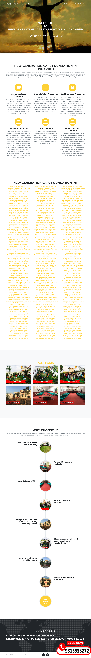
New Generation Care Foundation (19, 3)
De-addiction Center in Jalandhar (72, 236)
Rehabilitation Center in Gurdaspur (45, 232)
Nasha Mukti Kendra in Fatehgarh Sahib (18, 188)
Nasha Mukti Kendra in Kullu (45, 219)
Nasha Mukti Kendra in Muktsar (18, 198)
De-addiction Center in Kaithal (72, 277)
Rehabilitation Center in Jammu (45, 323)
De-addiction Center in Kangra (72, 308)
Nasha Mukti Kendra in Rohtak (45, 203)
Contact (81, 3)
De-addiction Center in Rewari (72, 291)
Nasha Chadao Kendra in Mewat (18, 284)
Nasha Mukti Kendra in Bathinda (18, 203)
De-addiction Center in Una (72, 321)
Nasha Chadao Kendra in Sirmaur (18, 318)
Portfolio (72, 3)
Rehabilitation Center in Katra (45, 332)
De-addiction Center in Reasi (72, 328)
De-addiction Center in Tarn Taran (72, 258)
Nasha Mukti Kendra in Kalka (45, 188)
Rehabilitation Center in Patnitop (45, 333)
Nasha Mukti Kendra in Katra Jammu (72, 215)
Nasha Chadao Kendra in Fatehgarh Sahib (18, 229)
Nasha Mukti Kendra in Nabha (18, 190)
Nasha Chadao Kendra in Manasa (18, 241)
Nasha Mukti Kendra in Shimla (72, 208)
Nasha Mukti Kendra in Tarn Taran (18, 202)
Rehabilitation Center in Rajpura (45, 338)
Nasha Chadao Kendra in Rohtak (18, 292)
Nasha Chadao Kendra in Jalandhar (19, 236)
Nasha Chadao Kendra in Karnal (18, 279)
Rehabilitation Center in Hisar (45, 272)
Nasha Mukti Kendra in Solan (45, 215)
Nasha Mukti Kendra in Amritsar (18, 214)
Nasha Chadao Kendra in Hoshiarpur (18, 234)
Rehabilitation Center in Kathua (45, 325)
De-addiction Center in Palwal (72, 285)
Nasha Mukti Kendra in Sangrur (18, 207)
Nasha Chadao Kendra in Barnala (18, 224)
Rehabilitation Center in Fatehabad (46, 268)
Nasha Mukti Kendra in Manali (72, 214)
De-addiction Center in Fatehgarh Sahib (72, 229)
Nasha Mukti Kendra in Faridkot (18, 191)
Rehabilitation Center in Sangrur (45, 253)
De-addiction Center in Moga (72, 243)
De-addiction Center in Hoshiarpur (72, 234)
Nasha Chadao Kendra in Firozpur (18, 231)
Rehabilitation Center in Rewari (45, 291)
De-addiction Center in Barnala (72, 224)
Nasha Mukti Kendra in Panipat (72, 196)
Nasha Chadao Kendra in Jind (18, 275)
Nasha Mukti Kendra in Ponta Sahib (72, 200)
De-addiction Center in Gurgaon (72, 270)
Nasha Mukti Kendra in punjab (18, 186)
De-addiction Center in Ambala (72, 261)
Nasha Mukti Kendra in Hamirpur (45, 210)
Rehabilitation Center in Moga (45, 243)
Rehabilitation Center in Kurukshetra (45, 280)
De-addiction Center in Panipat (72, 289)
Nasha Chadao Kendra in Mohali (18, 337)
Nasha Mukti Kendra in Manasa (19, 195)
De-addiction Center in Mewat (72, 284)
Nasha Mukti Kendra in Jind (45, 196)
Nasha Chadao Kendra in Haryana (18, 260)
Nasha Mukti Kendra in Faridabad (45, 195)
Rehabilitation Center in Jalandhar (45, 236)
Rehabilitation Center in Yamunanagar (45, 297)
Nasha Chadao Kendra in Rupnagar (18, 248)
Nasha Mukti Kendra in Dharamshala (72, 210)
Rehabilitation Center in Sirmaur (45, 318)
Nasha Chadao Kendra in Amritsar (18, 222)
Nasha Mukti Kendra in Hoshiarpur (19, 205)
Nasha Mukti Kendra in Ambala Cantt (45, 186)
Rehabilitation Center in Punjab (45, 220)
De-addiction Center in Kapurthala (72, 237)
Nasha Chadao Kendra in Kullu (18, 311)
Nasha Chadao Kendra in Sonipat (18, 296)
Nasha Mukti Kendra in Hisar (72, 195)
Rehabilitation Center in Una (45, 321)
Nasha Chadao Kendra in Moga (18, 243)
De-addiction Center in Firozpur (73, 231)
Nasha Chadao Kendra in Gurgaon (18, 270)
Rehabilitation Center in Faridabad (45, 267)
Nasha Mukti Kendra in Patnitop (72, 219)
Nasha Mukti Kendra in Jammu (72, 190)
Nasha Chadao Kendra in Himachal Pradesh (18, 301)
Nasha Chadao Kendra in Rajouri (18, 326)
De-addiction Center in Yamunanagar (72, 297)
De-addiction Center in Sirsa (73, 294)
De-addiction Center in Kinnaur (72, 309)
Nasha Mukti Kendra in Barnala (19, 219)
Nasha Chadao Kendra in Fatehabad (18, 268)
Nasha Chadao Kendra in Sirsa (18, 294)
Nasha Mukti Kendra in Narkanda (45, 207)
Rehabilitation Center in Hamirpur (45, 306)
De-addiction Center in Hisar (72, 272)
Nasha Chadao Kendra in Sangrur (18, 253)
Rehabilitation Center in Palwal (45, 285)
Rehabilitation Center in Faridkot (45, 227)
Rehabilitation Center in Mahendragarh (45, 282)
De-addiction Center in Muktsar (73, 244)
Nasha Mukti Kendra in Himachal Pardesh (73, 188)
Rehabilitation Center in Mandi (45, 314)
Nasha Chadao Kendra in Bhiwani (18, 263)
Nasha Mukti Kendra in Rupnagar (18, 193)
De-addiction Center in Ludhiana (72, 239)
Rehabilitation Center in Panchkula (45, 287)
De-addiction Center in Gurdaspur (72, 232)
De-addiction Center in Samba (72, 330)
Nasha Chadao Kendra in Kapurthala (18, 237)
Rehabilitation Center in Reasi (45, 328)
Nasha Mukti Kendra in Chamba (72, 193)
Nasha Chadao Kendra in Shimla (18, 316)
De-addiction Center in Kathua (72, 325)
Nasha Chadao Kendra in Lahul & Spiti (18, 313)
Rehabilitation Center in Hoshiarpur (45, 234)
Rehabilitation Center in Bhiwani (45, 263)
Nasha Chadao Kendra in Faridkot (18, 227)
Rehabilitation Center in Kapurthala (45, 237)
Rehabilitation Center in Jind (45, 275)
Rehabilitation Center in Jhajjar (45, 273)
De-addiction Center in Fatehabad (72, 268)
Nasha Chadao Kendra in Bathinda (18, 225)
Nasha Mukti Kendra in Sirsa (45, 200)
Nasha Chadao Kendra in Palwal (18, 285)
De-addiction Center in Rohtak (72, 292)
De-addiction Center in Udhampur (72, 335)
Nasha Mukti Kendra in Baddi (45, 217)
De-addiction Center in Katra (72, 332)
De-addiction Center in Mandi (72, 314)
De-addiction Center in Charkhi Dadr (72, 265)
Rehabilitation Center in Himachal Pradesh (45, 301)
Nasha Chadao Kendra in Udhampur (18, 335)
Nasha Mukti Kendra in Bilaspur (72, 202)
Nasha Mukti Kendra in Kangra (45, 212)
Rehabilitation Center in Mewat (45, 284)
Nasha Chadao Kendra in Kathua (18, 325)
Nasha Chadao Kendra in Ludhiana (18, 239)
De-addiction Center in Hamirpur (72, 306)
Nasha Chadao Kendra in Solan (18, 320)
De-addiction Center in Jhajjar (72, 273)
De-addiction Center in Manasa (72, 241)
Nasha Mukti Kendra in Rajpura (18, 217)
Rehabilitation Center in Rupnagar (45, 248)
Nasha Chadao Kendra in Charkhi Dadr (18, 265)
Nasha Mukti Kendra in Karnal (45, 193)
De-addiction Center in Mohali (72, 337)
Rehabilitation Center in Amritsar (45, 222)
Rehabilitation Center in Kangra (45, 308)
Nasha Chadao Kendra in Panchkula (18, 287)
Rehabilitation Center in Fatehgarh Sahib (45, 229)
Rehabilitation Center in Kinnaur (45, 309)
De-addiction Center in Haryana (72, 260)
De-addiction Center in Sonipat (72, 296)
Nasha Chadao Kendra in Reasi (18, 328)
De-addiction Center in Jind (72, 275)
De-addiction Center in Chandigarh (72, 299)
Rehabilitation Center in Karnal (46, 279)
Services (64, 3)
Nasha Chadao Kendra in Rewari (18, 291)
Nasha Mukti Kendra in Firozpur (18, 208)
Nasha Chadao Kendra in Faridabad (18, 267)
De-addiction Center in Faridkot (72, 227)
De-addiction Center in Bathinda (72, 225)
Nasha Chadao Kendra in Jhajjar (19, 273)
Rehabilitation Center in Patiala (45, 246)
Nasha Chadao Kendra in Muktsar (18, 244)
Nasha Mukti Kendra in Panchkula (45, 198)
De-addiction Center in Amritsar (72, 222)
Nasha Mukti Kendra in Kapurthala (18, 196)
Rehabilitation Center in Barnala (45, 224)
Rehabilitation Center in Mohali (45, 337)
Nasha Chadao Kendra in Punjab (19, 220)
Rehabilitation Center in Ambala (45, 261)
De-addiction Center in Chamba (72, 304)
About (57, 3)
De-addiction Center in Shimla (72, 316)
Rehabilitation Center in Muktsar (45, 244)
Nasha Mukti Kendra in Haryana (72, 191)
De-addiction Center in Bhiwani (72, 263)
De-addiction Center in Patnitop (72, 333)
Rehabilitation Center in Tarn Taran (45, 258)
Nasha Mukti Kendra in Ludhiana (18, 215)
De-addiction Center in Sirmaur (72, 318)
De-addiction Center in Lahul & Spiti (72, 313)
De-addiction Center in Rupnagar (72, 248)
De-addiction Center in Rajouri (72, 326)
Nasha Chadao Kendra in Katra (18, 332)
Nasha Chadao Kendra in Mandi (18, 314)
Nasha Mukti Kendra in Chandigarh (72, 205)
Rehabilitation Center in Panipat (45, 289)
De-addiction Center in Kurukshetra (72, 280)
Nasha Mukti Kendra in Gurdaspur (18, 212)
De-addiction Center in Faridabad (72, 267)
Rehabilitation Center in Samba (45, 330)
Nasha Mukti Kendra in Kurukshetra (45, 191)
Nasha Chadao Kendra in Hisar (18, 272)
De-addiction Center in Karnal (72, 279)
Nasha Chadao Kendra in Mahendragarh (18, 282)
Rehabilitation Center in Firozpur (45, 231)
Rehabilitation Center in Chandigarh (45, 299)
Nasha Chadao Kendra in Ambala (18, 261)
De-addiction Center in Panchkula (72, 287)
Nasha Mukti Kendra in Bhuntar (45, 205)
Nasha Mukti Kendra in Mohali (72, 207)
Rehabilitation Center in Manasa (45, 241)
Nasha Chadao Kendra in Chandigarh (18, 299)
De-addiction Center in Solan (72, 320)
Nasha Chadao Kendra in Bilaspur (18, 302)
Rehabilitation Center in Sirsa (45, 294)
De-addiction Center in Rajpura (72, 338)
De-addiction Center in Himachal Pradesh (72, 301)
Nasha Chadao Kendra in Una (18, 321)
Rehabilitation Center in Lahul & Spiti (45, 313)
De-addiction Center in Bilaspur (72, 302)
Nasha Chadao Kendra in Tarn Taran (18, 258)
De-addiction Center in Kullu (72, 311)
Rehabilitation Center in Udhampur (45, 335)
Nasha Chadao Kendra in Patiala (18, 246)
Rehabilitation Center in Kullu (45, 311)
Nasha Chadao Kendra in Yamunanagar (18, 297)
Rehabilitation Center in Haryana (45, 260)
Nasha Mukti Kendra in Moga (18, 200)
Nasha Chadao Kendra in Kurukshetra (18, 280)
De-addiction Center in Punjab (72, 220)
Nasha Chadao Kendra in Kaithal (18, 277)
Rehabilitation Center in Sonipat (45, 296)
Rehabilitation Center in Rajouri (45, 326)
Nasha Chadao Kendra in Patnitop (18, 333)
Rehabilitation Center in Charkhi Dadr (45, 265)
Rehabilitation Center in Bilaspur (45, 302)
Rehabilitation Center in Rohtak (45, 292)
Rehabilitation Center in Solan (45, 320)
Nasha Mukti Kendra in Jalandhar (18, 210)
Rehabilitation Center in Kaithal (45, 277)
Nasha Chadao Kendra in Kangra (18, 308)
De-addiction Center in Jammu (72, 323)
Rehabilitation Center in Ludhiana (45, 239)
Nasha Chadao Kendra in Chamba (18, 304)
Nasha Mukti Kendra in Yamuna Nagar (46, 202)
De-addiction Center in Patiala (72, 246)
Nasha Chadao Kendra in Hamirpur (18, 306)
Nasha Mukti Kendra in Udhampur (72, 217)
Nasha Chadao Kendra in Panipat (18, 289)
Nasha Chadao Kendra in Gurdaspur (19, 232)
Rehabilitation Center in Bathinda (45, 225)
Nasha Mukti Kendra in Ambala (46, 190)
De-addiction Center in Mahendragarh (72, 282)
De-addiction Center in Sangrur (72, 253)
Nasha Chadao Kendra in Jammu (18, 323)
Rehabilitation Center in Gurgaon (45, 270)
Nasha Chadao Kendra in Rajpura (18, 338)
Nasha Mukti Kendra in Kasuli (45, 208)
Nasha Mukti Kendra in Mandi (72, 212)
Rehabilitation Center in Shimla (45, 316)
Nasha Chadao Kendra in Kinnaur (18, 309)
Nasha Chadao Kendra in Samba (18, 330)
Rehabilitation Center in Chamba (45, 304)
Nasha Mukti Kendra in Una (45, 214)
